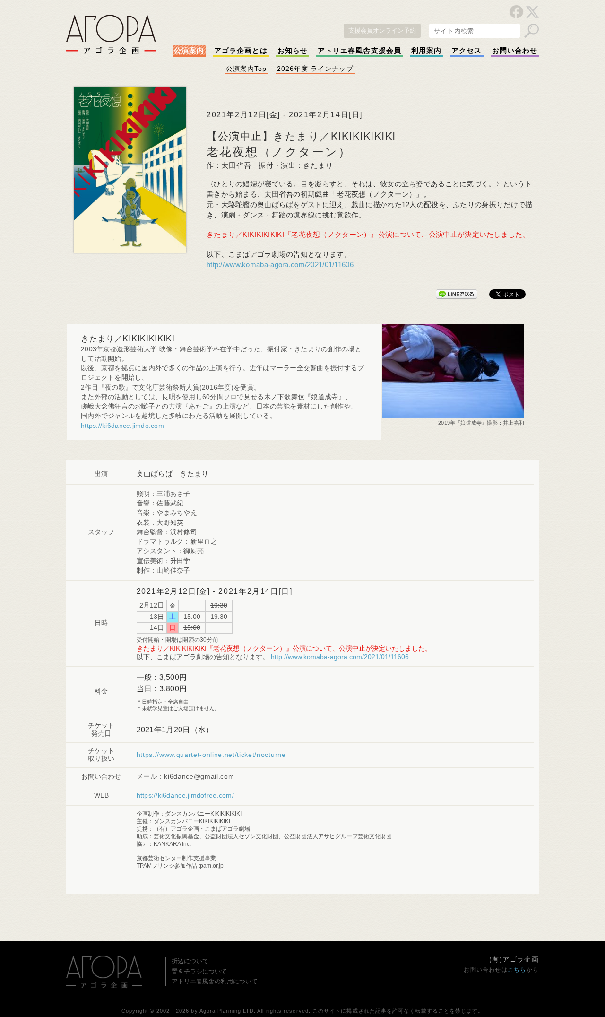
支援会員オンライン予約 (382, 30)
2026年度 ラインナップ (315, 68)
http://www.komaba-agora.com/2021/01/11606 (280, 265)
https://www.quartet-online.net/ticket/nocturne (211, 754)
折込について (190, 961)
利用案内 (426, 50)
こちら (517, 969)
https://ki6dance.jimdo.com (122, 425)
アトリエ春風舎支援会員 (359, 50)
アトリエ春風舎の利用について (215, 981)
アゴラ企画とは (241, 50)
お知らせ (292, 50)
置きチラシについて (199, 971)
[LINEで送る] (456, 292)
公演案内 (189, 50)
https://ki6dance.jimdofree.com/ (185, 795)
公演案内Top (246, 68)
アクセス (466, 50)
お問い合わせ (514, 50)
